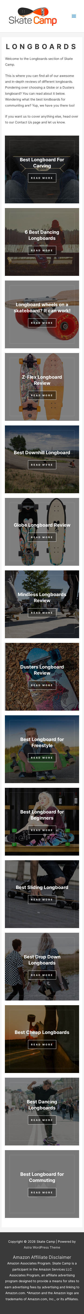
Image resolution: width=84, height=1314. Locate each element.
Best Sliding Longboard (42, 887)
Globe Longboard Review (42, 525)
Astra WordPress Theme (42, 1247)
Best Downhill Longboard (42, 452)
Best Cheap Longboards (42, 1032)
